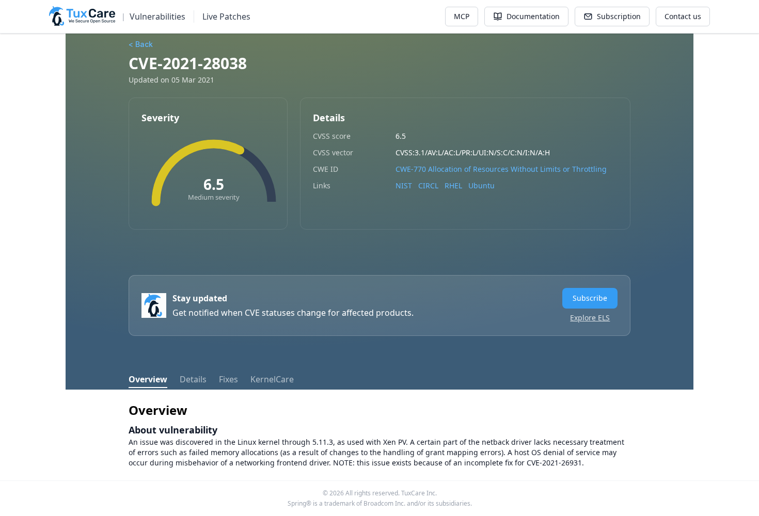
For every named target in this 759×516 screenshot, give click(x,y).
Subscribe (590, 298)
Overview (148, 379)
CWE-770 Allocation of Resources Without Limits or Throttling (501, 169)
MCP (461, 16)
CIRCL (428, 185)
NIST (404, 185)
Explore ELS (590, 317)
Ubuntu (481, 185)
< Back (141, 44)
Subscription (619, 16)
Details (193, 379)
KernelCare (272, 379)
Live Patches (226, 16)
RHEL (453, 185)
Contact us (683, 16)
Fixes (228, 379)
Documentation (533, 16)
